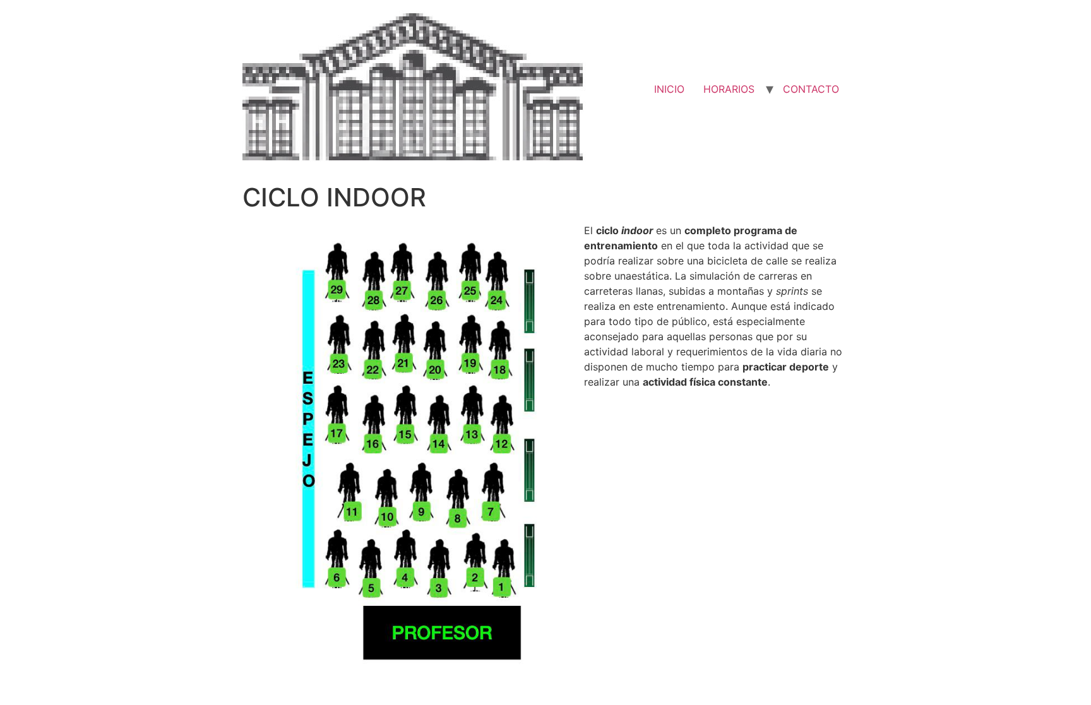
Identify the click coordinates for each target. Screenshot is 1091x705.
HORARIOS (728, 89)
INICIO (669, 89)
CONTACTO (811, 89)
